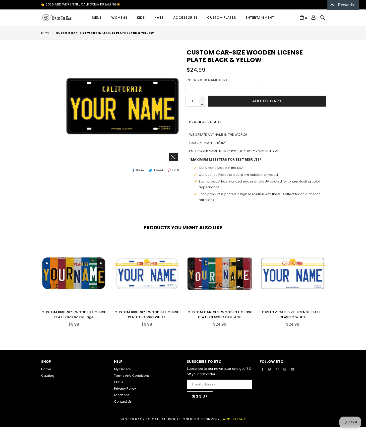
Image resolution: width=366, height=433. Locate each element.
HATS (158, 17)
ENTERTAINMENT (259, 17)
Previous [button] (36, 279)
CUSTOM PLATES (221, 17)
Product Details (205, 122)
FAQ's (118, 382)
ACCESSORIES (185, 17)
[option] (70, 287)
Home (45, 33)
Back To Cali (233, 419)
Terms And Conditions (132, 375)
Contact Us (123, 401)
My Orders (122, 369)
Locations (121, 395)
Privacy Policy (125, 388)
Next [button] (329, 279)
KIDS (141, 17)
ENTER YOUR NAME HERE (206, 80)
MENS (97, 17)
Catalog (47, 375)
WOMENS (119, 17)
